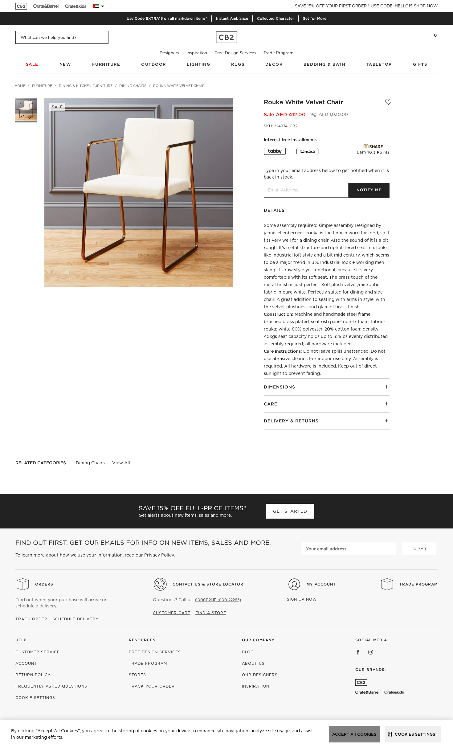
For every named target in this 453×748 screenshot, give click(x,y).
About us (253, 663)
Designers (169, 53)
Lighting (198, 64)
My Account (321, 584)
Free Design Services (235, 53)
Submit (419, 549)
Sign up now (302, 599)
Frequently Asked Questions (51, 686)
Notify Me (369, 189)
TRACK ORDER (31, 619)
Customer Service (37, 652)
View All (121, 462)
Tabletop (379, 64)
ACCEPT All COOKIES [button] (354, 734)
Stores (137, 674)
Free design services (155, 652)
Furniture (106, 64)
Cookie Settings (35, 697)
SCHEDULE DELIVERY (75, 619)
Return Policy (33, 674)
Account (26, 663)
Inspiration (196, 53)
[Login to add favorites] (388, 102)
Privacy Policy (159, 555)
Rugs (237, 64)
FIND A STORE (210, 612)
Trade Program (278, 53)
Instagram (370, 652)
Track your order (152, 686)
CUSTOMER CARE (171, 612)
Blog (248, 652)
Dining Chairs (90, 462)
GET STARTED (290, 511)
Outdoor (153, 64)
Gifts (420, 64)
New (65, 64)
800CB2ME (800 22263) (218, 600)
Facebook (358, 652)
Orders (44, 584)
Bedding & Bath (324, 64)
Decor (274, 64)
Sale (32, 64)
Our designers (260, 674)
